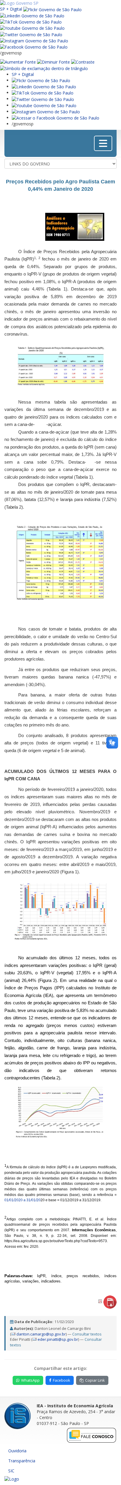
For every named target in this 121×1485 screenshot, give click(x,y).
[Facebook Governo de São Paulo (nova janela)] (34, 46)
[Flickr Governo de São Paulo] (41, 80)
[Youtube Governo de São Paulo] (44, 105)
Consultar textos (87, 1334)
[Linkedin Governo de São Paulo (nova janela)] (32, 15)
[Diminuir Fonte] (53, 61)
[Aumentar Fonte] (18, 61)
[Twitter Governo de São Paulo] (43, 99)
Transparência (21, 1461)
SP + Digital (11, 9)
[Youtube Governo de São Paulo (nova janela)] (32, 28)
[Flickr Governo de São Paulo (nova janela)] (52, 9)
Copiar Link (95, 1380)
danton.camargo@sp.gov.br (41, 1334)
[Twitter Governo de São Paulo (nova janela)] (31, 34)
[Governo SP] (19, 3)
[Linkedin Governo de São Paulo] (44, 86)
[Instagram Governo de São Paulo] (34, 40)
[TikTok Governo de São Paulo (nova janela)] (31, 21)
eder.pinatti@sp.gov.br (58, 1339)
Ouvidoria (17, 1451)
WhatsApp (30, 1380)
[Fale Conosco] (92, 1435)
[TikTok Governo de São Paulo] (42, 92)
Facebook (61, 1380)
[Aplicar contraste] (83, 61)
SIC (11, 1471)
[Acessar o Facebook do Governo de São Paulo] (55, 117)
